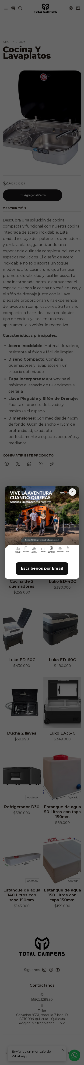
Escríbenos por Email (42, 568)
